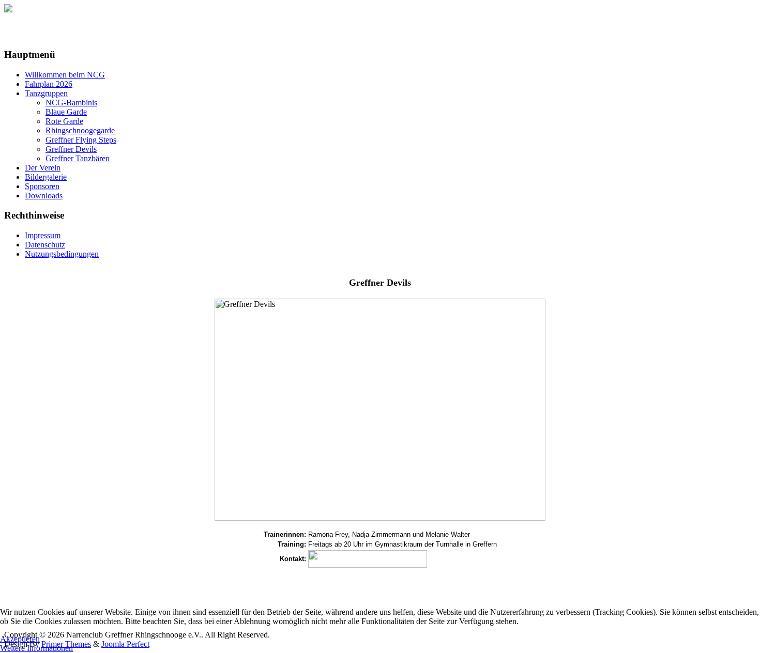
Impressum (42, 235)
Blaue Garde (66, 111)
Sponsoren (42, 186)
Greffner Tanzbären (77, 158)
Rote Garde (64, 121)
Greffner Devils (71, 149)
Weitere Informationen (36, 648)
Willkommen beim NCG (65, 74)
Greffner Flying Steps (80, 139)
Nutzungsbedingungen (62, 254)
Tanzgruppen (46, 93)
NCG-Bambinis (71, 102)
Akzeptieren (20, 638)
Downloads (44, 195)
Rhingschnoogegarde (80, 130)
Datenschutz (45, 244)
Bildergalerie (46, 177)
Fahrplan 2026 (48, 84)
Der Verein (42, 167)
